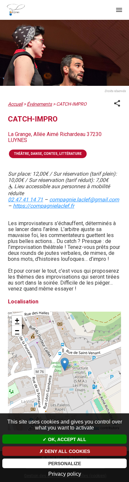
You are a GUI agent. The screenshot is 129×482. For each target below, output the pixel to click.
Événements (39, 104)
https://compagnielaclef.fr (43, 206)
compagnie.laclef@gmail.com (84, 199)
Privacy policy (64, 474)
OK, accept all (66, 439)
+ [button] (17, 320)
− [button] (17, 331)
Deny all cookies (66, 451)
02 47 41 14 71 (25, 199)
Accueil (15, 104)
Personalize (64, 463)
